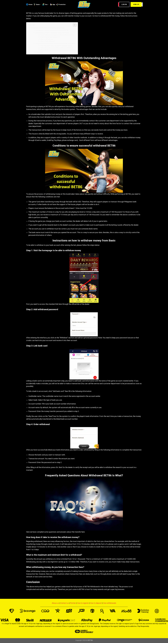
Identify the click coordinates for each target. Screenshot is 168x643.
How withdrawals (109, 603)
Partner (73, 603)
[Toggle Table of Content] (74, 25)
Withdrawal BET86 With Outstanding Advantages (48, 28)
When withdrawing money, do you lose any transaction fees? (58, 50)
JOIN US (136, 4)
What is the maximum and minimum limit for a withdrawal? (57, 48)
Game (38, 4)
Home (30, 4)
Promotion (62, 4)
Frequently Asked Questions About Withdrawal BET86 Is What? (56, 43)
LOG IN (124, 4)
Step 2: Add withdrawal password (50, 37)
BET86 (28, 13)
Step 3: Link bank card (47, 39)
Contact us (64, 603)
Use (46, 4)
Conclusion (39, 52)
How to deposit (96, 603)
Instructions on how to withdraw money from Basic (52, 32)
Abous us (55, 603)
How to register (83, 603)
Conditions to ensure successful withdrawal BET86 (52, 30)
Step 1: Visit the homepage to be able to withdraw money (57, 35)
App (54, 4)
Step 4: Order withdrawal (48, 41)
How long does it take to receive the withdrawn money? (56, 45)
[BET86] (84, 4)
